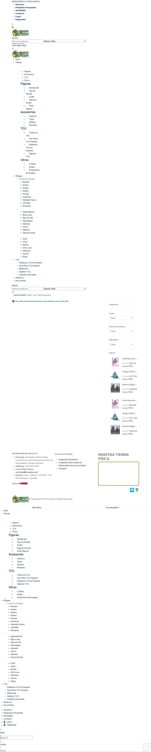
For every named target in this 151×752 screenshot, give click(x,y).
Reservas (19, 277)
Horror (26, 254)
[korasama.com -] (20, 32)
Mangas (18, 176)
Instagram (23, 483)
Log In (18, 16)
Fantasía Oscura (29, 200)
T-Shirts (32, 164)
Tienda (18, 62)
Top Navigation (112, 507)
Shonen (26, 182)
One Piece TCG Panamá (32, 140)
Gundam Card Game (27, 274)
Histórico (27, 251)
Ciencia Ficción (29, 233)
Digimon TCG (31, 155)
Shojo (25, 257)
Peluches (33, 125)
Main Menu (37, 507)
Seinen (26, 191)
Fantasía (26, 224)
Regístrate (20, 19)
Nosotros (19, 4)
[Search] (87, 41)
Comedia (26, 203)
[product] (115, 362)
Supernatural (28, 212)
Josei (25, 242)
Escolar (26, 194)
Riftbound (23, 269)
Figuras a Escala (31, 101)
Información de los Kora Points (72, 465)
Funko (31, 97)
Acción (25, 185)
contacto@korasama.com (26, 472)
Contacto (19, 13)
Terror (25, 227)
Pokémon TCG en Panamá (31, 147)
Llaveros (33, 116)
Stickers (32, 122)
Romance (27, 206)
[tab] (27, 71)
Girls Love (27, 248)
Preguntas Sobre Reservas (70, 462)
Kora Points (20, 280)
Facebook (15, 483)
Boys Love (27, 215)
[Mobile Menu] (13, 27)
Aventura (27, 197)
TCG (17, 260)
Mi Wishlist (20, 10)
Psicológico (28, 221)
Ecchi (25, 239)
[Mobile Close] (1, 504)
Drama (25, 188)
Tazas (31, 119)
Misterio (26, 230)
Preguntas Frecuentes (25, 7)
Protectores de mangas (33, 171)
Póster (32, 167)
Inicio (17, 59)
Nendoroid (34, 88)
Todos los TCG (32, 134)
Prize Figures (29, 107)
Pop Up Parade (30, 92)
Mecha (25, 245)
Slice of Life (28, 218)
